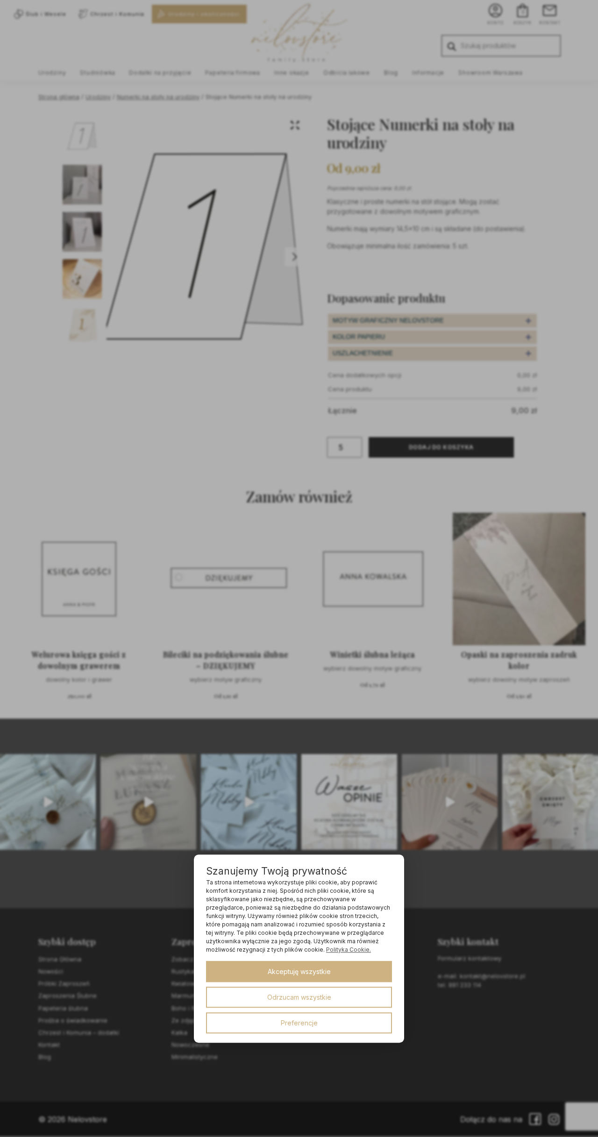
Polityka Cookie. (348, 949)
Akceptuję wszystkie (299, 971)
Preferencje (299, 1023)
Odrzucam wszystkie (299, 997)
